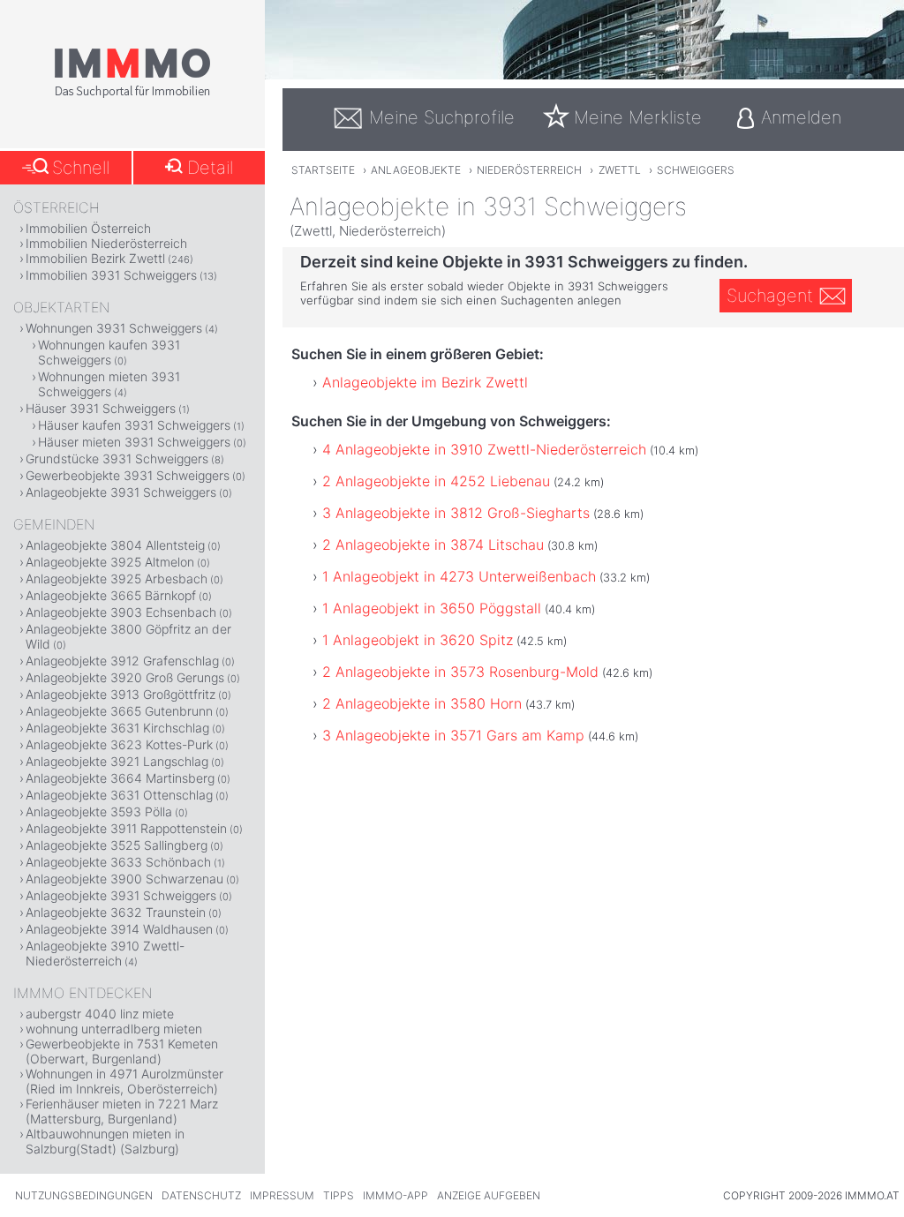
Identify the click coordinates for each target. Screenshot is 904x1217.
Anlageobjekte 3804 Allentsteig (115, 544)
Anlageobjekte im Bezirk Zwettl (425, 382)
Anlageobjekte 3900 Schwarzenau (124, 878)
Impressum (282, 1195)
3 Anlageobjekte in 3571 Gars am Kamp (453, 735)
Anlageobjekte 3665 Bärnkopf (111, 595)
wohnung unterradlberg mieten (114, 1028)
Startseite (323, 170)
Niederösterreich (529, 170)
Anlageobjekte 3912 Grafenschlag (122, 660)
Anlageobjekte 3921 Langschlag (117, 761)
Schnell (80, 167)
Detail (210, 167)
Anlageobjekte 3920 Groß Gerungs (125, 677)
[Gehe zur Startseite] (132, 94)
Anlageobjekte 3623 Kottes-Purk (119, 744)
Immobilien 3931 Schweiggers (111, 274)
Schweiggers (695, 170)
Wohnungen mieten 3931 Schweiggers (109, 384)
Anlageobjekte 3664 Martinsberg (120, 777)
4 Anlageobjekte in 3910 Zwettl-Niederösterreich (484, 449)
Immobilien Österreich (88, 228)
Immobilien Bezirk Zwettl (95, 258)
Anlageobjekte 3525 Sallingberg (116, 845)
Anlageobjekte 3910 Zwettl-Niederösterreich (105, 953)
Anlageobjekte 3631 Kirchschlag (117, 727)
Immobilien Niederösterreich (106, 243)
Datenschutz (201, 1195)
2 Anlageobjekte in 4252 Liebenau (436, 481)
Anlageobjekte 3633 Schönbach (118, 861)
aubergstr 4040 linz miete (100, 1013)
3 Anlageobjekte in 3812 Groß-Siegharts (456, 513)
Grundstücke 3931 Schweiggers (117, 458)
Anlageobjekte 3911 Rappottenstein (126, 828)
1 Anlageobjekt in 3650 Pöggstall (431, 608)
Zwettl (620, 170)
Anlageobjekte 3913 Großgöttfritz (120, 694)
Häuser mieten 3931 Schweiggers (134, 441)
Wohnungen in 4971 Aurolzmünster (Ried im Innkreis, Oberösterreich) (124, 1081)
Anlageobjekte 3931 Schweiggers (121, 492)
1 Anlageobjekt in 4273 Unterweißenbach (459, 576)
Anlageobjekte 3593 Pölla (99, 811)
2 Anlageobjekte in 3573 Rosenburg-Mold (460, 671)
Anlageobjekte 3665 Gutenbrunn (119, 710)
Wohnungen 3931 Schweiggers (114, 327)
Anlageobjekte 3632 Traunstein (116, 912)
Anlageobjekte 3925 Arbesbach (116, 578)
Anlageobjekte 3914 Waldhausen (119, 928)
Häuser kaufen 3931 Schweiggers (134, 424)
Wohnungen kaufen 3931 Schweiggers (109, 352)
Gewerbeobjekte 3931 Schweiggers (128, 475)
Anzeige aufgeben (488, 1195)
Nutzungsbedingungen (84, 1195)
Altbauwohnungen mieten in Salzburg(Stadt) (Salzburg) (105, 1141)
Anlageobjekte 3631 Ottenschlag (119, 794)
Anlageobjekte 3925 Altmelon (110, 561)
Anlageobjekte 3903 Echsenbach (121, 612)
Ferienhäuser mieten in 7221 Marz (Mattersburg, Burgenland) (122, 1111)
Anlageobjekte (416, 170)
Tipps (338, 1195)
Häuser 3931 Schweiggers (101, 408)
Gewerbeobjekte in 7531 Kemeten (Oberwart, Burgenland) (122, 1051)
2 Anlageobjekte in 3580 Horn (422, 703)
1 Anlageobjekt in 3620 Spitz (417, 640)
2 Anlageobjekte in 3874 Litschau (433, 544)
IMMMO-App (395, 1195)
